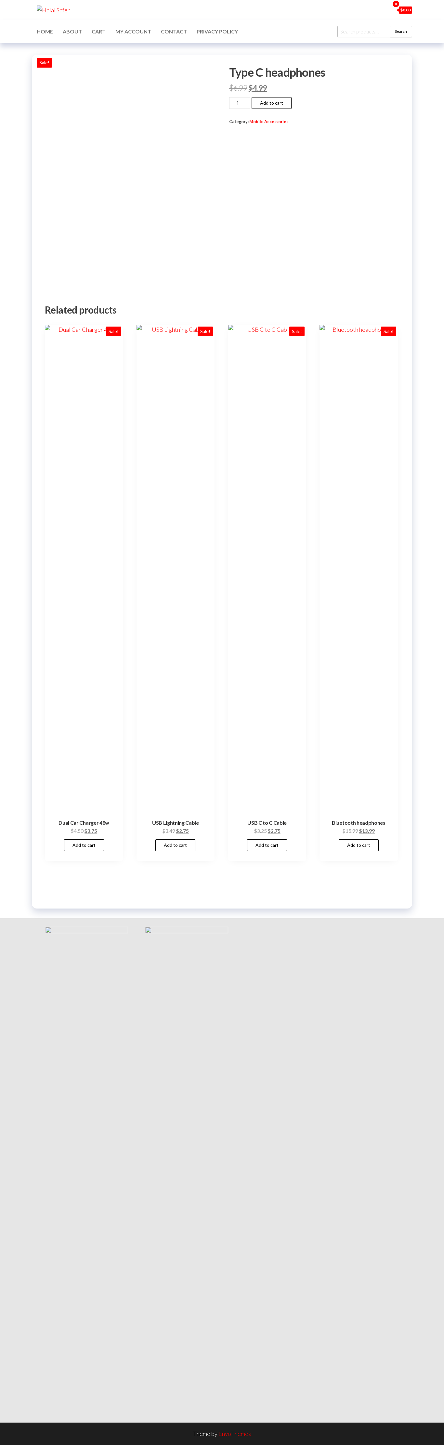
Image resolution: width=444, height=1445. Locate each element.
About (72, 31)
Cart (99, 31)
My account (133, 31)
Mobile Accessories (268, 121)
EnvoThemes (234, 1433)
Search (401, 31)
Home (45, 31)
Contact (174, 31)
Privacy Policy (217, 31)
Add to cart (271, 103)
